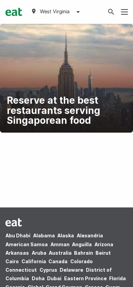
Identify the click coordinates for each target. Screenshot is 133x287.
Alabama (44, 235)
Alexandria (90, 235)
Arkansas (17, 253)
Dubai (54, 278)
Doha (38, 278)
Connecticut (21, 270)
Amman (60, 244)
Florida (117, 278)
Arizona (103, 244)
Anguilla (82, 244)
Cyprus (48, 270)
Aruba (39, 253)
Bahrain (83, 253)
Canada (58, 261)
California (33, 261)
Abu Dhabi (17, 235)
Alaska (65, 235)
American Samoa (26, 244)
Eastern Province (85, 278)
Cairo (12, 261)
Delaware (71, 270)
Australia (61, 253)
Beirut (103, 253)
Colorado (81, 261)
